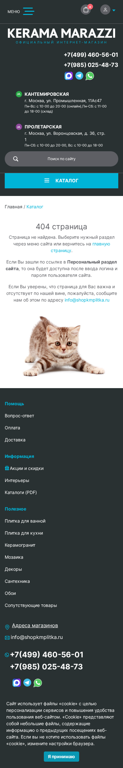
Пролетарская (43, 126)
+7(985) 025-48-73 (91, 65)
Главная (13, 206)
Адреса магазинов (35, 625)
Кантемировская (47, 94)
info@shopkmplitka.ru (87, 300)
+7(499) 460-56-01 (91, 54)
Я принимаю (61, 756)
